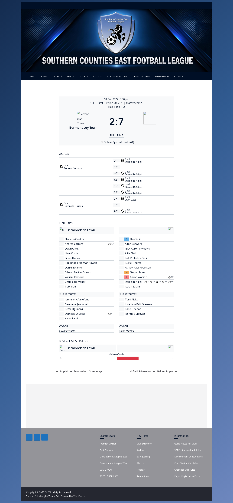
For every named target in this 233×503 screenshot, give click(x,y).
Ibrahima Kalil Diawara (138, 304)
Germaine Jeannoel (76, 304)
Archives (141, 450)
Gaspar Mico (137, 272)
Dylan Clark (71, 248)
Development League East (113, 456)
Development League (118, 76)
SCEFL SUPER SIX (109, 476)
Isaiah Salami (132, 286)
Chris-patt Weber (75, 282)
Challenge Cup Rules (184, 469)
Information (162, 76)
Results (58, 76)
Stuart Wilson (67, 330)
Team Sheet (143, 476)
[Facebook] (29, 437)
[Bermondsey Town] (83, 121)
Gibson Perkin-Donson (78, 272)
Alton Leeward (133, 244)
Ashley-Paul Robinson (138, 267)
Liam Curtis (71, 253)
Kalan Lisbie (72, 318)
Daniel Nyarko (73, 267)
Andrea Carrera (73, 168)
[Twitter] (37, 437)
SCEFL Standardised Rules (187, 450)
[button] (86, 76)
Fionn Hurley (72, 258)
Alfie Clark (131, 253)
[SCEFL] (116, 11)
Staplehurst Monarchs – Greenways (80, 371)
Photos (140, 463)
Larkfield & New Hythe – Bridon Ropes (150, 371)
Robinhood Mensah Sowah (81, 263)
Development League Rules (188, 456)
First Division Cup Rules (186, 463)
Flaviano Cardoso (75, 239)
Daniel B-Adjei (133, 162)
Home (32, 76)
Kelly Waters (126, 330)
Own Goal (130, 199)
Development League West (114, 463)
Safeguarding (143, 456)
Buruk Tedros (133, 263)
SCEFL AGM (106, 469)
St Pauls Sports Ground (116, 142)
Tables (70, 76)
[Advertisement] (116, 406)
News (82, 76)
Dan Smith (136, 239)
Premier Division (108, 443)
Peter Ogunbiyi (74, 309)
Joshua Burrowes (135, 313)
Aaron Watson (133, 212)
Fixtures (44, 76)
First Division (106, 450)
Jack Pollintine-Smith (137, 258)
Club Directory (142, 76)
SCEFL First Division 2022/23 (107, 103)
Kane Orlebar (133, 309)
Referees (178, 76)
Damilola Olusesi (73, 206)
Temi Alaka (131, 299)
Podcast (141, 469)
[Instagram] (44, 437)
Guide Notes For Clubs (185, 443)
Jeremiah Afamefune (77, 299)
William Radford (74, 277)
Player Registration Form (187, 476)
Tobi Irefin (71, 286)
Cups (96, 76)
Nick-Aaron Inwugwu (137, 248)
